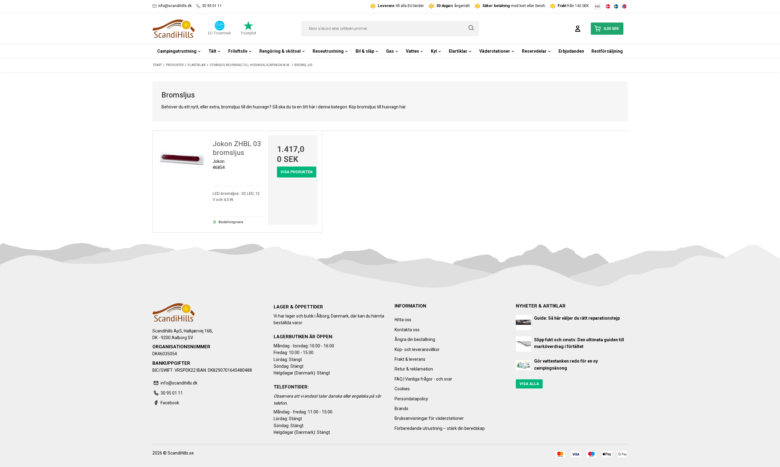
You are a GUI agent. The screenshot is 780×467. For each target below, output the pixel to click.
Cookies (402, 388)
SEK (597, 6)
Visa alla (529, 384)
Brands (401, 408)
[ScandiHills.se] (173, 28)
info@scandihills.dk (175, 6)
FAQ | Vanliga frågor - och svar (423, 379)
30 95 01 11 (212, 6)
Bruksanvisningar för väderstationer (429, 418)
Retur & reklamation (414, 369)
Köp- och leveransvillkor (417, 349)
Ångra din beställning (415, 339)
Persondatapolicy (411, 398)
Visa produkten (297, 172)
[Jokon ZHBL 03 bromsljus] (182, 160)
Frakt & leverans (410, 359)
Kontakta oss (407, 329)
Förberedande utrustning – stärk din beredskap (440, 428)
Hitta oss (403, 319)
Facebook (170, 402)
